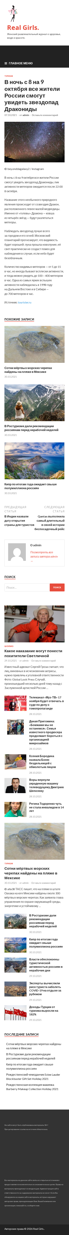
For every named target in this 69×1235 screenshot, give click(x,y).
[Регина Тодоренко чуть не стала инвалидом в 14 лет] (15, 816)
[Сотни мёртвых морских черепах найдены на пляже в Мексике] (34, 363)
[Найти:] (34, 587)
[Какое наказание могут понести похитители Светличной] (34, 643)
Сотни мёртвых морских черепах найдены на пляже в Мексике (28, 370)
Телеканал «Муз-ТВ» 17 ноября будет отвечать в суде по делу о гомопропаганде (46, 703)
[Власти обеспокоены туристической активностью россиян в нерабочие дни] (15, 971)
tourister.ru (24, 302)
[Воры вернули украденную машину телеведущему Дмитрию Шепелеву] (15, 792)
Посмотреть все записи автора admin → (44, 556)
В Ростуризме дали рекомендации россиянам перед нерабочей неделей (31, 428)
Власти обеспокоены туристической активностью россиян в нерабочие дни (46, 965)
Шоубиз (8, 646)
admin (25, 115)
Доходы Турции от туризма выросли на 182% (43, 1010)
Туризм (8, 76)
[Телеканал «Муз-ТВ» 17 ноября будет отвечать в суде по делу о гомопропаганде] (15, 709)
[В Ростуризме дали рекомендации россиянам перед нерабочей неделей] (34, 422)
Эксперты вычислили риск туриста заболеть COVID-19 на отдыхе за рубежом (45, 988)
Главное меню (21, 63)
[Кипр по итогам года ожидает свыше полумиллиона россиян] (34, 480)
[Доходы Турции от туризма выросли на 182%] (15, 1019)
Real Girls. (23, 27)
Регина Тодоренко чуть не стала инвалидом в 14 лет (46, 807)
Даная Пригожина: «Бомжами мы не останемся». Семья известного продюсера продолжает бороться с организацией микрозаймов (45, 732)
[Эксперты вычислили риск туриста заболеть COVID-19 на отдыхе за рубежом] (15, 995)
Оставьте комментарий (45, 115)
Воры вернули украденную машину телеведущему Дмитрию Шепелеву (46, 785)
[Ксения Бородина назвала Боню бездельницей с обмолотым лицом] (15, 768)
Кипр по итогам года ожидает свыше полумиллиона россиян (30, 486)
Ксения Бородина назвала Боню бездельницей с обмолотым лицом (42, 761)
